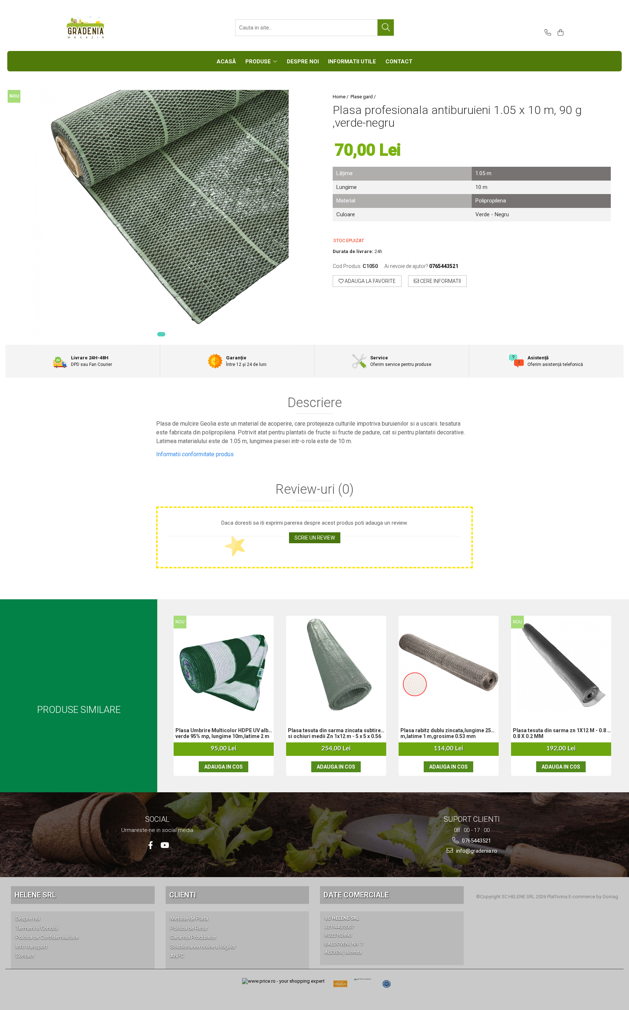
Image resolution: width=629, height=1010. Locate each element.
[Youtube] (164, 845)
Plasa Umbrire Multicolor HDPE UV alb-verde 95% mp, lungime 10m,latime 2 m (222, 733)
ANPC (177, 956)
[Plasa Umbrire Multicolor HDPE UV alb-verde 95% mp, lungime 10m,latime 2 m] (224, 665)
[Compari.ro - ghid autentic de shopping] (386, 984)
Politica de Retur (189, 928)
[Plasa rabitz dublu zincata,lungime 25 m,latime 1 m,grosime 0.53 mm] (449, 665)
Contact (25, 956)
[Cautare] (385, 27)
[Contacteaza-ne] (546, 33)
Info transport (31, 947)
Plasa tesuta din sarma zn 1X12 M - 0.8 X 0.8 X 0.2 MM (561, 733)
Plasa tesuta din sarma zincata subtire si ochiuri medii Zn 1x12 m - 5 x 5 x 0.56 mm (334, 734)
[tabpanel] (161, 217)
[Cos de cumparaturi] (559, 33)
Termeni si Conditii (37, 928)
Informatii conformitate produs (195, 454)
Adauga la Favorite (370, 281)
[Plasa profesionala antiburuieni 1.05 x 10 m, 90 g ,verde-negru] (161, 217)
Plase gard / (364, 96)
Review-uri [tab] (315, 489)
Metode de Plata (189, 919)
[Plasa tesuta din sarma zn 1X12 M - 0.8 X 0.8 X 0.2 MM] (561, 665)
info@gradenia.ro (476, 851)
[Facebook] (150, 845)
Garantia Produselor (193, 937)
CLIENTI (182, 895)
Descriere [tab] (315, 403)
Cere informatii (440, 281)
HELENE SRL (35, 895)
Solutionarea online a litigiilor (203, 947)
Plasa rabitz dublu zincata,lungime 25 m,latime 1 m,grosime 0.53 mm (445, 733)
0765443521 (475, 840)
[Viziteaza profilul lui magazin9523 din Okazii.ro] (340, 986)
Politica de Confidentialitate (47, 937)
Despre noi (28, 919)
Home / (341, 96)
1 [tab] (161, 334)
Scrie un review (314, 538)
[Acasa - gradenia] (101, 27)
